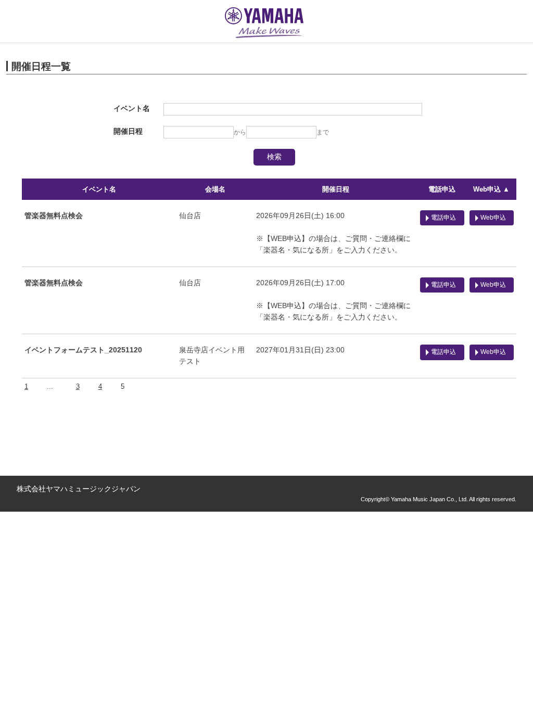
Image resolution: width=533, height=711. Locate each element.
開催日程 (335, 189)
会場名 (215, 189)
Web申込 (493, 217)
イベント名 (99, 189)
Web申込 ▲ (491, 189)
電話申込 (441, 189)
